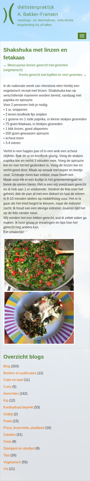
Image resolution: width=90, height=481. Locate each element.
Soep (7, 441)
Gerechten (11, 393)
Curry (7, 386)
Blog (6, 366)
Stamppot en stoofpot (19, 448)
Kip (5, 400)
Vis (5, 469)
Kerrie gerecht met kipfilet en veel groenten (50, 75)
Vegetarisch (12, 462)
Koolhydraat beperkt (18, 407)
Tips (6, 455)
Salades (9, 434)
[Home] (8, 13)
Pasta (7, 421)
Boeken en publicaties (19, 373)
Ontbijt (8, 414)
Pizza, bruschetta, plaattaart (23, 428)
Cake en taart (13, 380)
